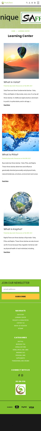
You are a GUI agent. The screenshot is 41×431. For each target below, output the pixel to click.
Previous (3, 428)
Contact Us (20, 323)
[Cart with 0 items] (35, 2)
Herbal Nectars (20, 347)
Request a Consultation (20, 320)
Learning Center (20, 317)
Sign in (16, 325)
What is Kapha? (13, 229)
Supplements (20, 358)
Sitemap (20, 328)
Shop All (20, 341)
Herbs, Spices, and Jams (20, 350)
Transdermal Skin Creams (20, 361)
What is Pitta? (10, 154)
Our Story (20, 314)
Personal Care (20, 355)
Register (24, 325)
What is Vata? (12, 82)
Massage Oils (20, 352)
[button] (20, 389)
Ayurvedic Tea (20, 344)
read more (7, 105)
